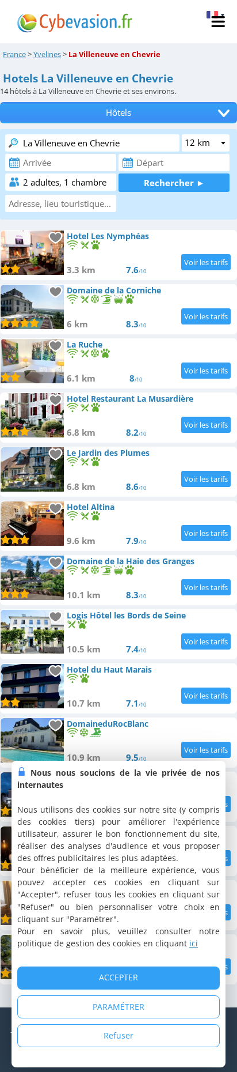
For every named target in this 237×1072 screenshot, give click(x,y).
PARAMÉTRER (118, 1006)
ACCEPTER (118, 977)
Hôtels (118, 113)
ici (193, 943)
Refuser (118, 1035)
